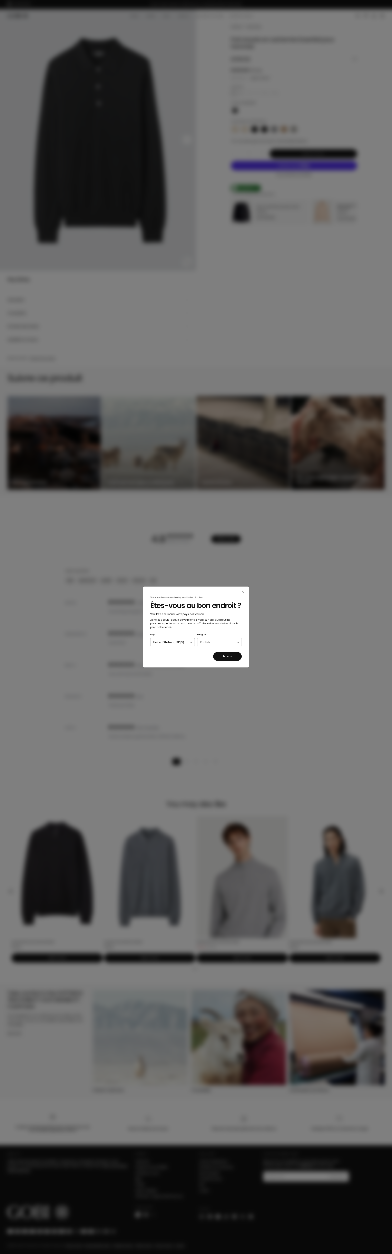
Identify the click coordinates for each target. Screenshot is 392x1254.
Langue (201, 634)
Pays (152, 634)
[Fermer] (243, 592)
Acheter (227, 656)
